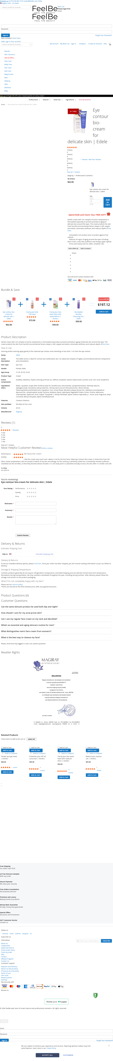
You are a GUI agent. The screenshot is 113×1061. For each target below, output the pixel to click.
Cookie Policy (51, 1048)
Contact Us (5, 961)
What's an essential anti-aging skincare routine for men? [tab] (27, 625)
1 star (3, 441)
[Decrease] (91, 198)
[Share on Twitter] (72, 262)
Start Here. (17, 38)
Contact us (4, 1)
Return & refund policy (9, 969)
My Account (54, 44)
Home (3, 104)
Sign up (3, 96)
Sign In (73, 44)
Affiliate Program (7, 959)
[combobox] (16, 7)
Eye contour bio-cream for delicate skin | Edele (9, 315)
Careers (4, 957)
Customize (68, 1055)
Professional (33, 100)
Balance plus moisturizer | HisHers (94, 757)
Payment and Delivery (9, 967)
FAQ (105, 44)
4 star (3, 435)
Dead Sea (57, 100)
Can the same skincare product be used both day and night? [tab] (29, 607)
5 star (3, 433)
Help (40, 1)
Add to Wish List (73, 248)
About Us (4, 943)
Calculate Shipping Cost (44, 554)
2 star (3, 439)
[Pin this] (72, 268)
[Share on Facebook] (72, 259)
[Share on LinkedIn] (72, 265)
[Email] (72, 272)
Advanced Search (7, 948)
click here (37, 563)
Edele (18, 355)
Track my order (6, 952)
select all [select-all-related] (31, 739)
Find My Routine (85, 100)
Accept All (47, 1055)
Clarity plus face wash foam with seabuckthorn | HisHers (55, 315)
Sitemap (4, 980)
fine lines (105, 344)
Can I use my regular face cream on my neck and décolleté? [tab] (29, 619)
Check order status (8, 950)
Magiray (19, 412)
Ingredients (69, 100)
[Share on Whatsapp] (72, 255)
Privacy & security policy (10, 971)
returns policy (17, 584)
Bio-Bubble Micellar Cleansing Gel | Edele (78, 315)
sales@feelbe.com (31, 1)
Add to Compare (86, 248)
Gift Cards (4, 975)
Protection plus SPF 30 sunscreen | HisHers (37, 757)
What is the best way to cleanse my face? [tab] (20, 637)
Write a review (47, 448)
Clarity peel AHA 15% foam (32, 313)
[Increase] (91, 204)
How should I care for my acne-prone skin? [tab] (21, 613)
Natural (45, 100)
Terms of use (6, 973)
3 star (3, 437)
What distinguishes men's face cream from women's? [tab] (26, 631)
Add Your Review (95, 159)
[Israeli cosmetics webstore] (45, 14)
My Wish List (64, 44)
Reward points (6, 978)
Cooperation (5, 946)
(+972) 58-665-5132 (16, 1)
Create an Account (95, 44)
